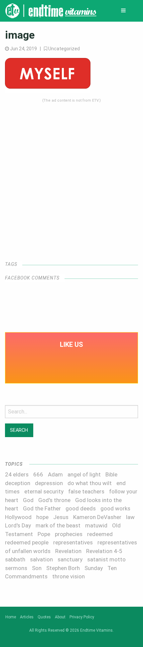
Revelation (68, 551)
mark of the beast (58, 525)
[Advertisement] (71, 175)
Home (10, 617)
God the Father (42, 508)
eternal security (44, 491)
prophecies (68, 534)
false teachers (86, 491)
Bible (111, 474)
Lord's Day (18, 525)
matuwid (96, 525)
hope (42, 517)
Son (37, 568)
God (28, 500)
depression (49, 483)
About (60, 617)
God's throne (54, 500)
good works (115, 508)
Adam (55, 474)
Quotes (44, 617)
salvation (41, 559)
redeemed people (27, 542)
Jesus (61, 517)
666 (38, 474)
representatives (73, 542)
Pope (44, 534)
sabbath (15, 559)
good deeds (81, 508)
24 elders (17, 474)
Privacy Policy (82, 617)
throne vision (68, 576)
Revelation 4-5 (104, 551)
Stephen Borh (63, 568)
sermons (16, 568)
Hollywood (18, 517)
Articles (27, 617)
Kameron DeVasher (97, 517)
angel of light (84, 474)
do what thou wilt (90, 483)
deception (17, 483)
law (130, 517)
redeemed (100, 534)
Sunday (93, 568)
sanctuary (70, 559)
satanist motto (106, 559)
